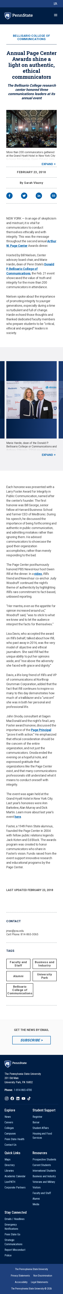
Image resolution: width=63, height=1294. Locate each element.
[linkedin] (39, 196)
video (38, 574)
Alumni (18, 976)
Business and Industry (44, 963)
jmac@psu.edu (15, 931)
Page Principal (41, 730)
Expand (47, 164)
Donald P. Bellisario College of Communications (30, 268)
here (18, 817)
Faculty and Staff (18, 963)
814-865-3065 (29, 934)
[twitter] (24, 196)
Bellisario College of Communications (31, 37)
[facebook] (9, 196)
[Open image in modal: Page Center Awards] (31, 129)
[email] (53, 196)
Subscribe (30, 1040)
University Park (44, 976)
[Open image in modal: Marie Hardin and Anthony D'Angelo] (31, 400)
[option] (31, 409)
